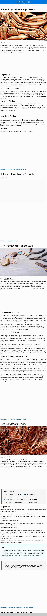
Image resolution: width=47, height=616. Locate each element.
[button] (1, 2)
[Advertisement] (23, 65)
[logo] (23, 2)
